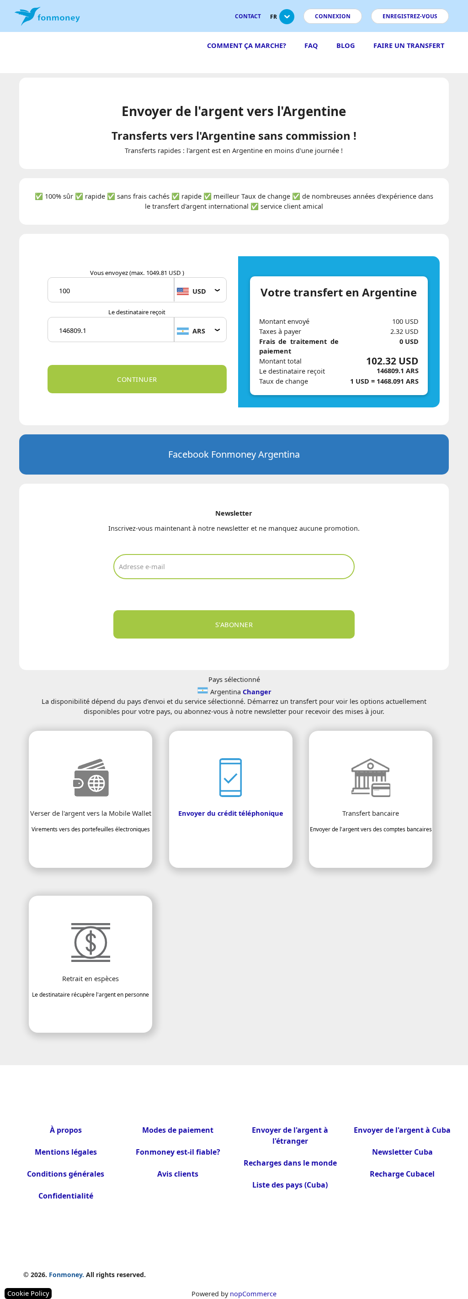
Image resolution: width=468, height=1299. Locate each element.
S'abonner (234, 624)
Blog (345, 45)
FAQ (311, 45)
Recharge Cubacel (402, 1174)
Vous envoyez (137, 273)
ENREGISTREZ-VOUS (410, 16)
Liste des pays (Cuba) (290, 1185)
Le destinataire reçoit (136, 312)
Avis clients (177, 1174)
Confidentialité (65, 1196)
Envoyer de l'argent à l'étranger (290, 1135)
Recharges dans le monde (290, 1163)
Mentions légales (66, 1152)
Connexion (333, 16)
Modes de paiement (177, 1130)
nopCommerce (253, 1293)
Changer (257, 691)
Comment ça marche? (246, 45)
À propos (66, 1130)
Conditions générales (65, 1174)
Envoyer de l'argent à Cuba (402, 1130)
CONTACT (248, 16)
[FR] (286, 20)
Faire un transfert (408, 45)
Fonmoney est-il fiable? (178, 1152)
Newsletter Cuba (402, 1152)
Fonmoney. (66, 1274)
